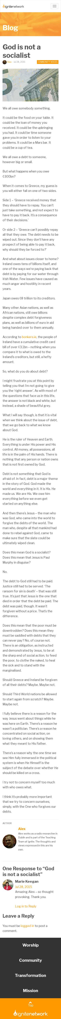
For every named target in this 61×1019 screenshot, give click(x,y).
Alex (9, 62)
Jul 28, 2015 (23, 887)
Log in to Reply (25, 906)
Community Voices (48, 62)
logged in (27, 926)
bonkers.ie (29, 337)
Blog (10, 27)
